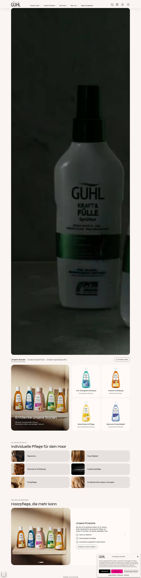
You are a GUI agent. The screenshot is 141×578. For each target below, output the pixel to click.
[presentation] (78, 535)
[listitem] (86, 381)
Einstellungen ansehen (131, 571)
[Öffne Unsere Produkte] (56, 6)
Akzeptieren (104, 571)
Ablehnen (117, 571)
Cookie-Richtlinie (112, 575)
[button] (138, 556)
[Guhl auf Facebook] (128, 5)
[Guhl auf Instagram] (117, 5)
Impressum (126, 575)
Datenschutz (120, 575)
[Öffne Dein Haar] (67, 6)
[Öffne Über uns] (77, 6)
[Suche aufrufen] (112, 4)
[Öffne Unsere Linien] (40, 6)
